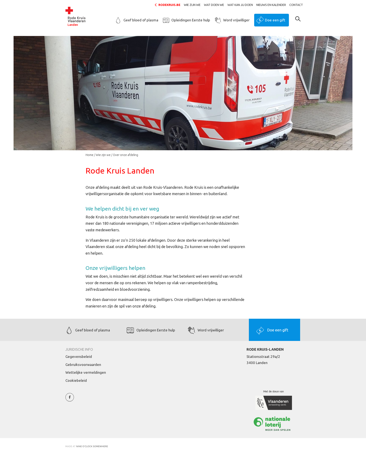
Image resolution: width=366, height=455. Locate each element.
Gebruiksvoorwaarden (83, 365)
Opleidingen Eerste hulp (190, 20)
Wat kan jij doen (240, 5)
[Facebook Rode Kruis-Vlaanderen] (69, 400)
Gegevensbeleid (78, 356)
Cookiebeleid (76, 380)
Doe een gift (275, 20)
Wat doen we (214, 5)
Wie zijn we (192, 5)
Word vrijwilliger (236, 20)
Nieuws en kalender (271, 5)
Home (89, 155)
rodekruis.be (169, 5)
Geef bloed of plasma (140, 20)
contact (296, 5)
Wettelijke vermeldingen (85, 372)
